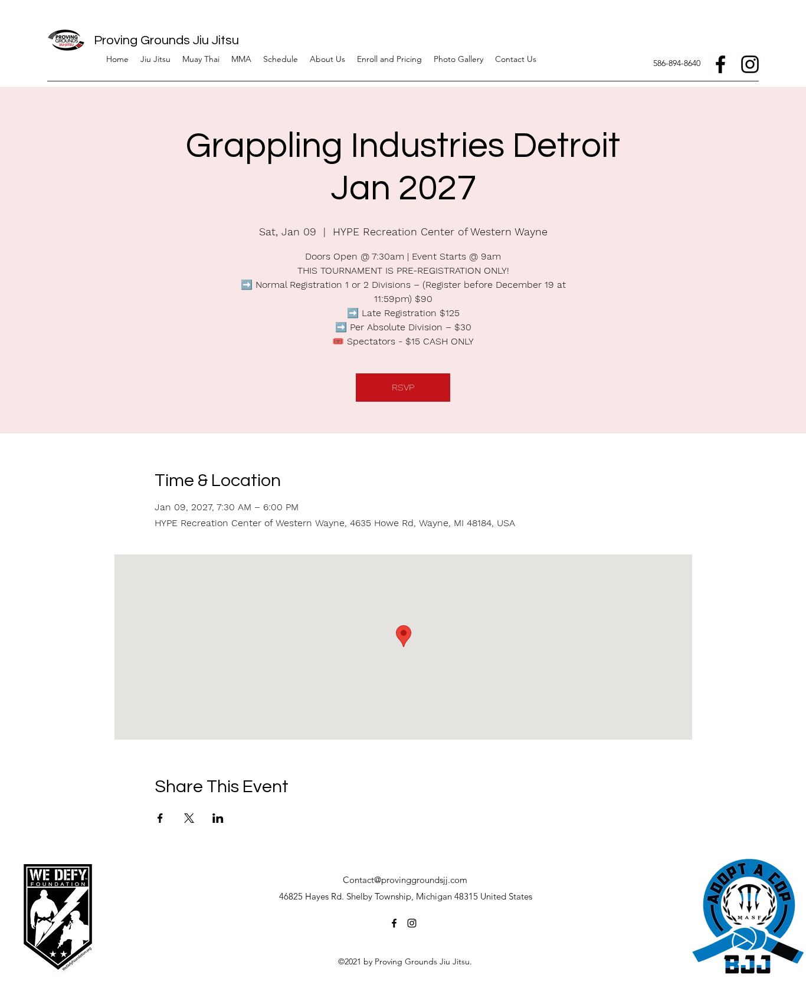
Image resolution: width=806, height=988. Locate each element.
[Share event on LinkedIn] (218, 818)
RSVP (403, 387)
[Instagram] (750, 64)
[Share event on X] (189, 818)
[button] (327, 59)
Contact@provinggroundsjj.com (405, 879)
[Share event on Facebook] (160, 818)
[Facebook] (720, 64)
